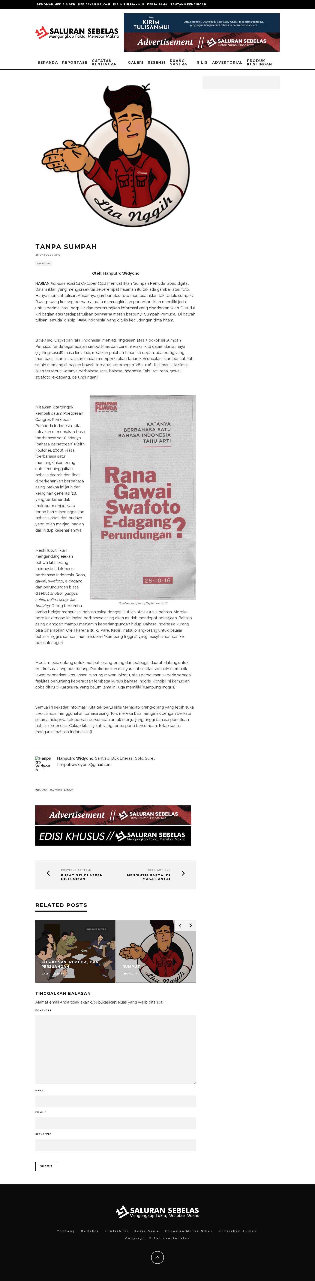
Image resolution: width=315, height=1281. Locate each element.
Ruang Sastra (178, 62)
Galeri (136, 62)
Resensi (157, 62)
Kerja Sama (157, 4)
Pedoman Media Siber (56, 4)
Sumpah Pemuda (62, 789)
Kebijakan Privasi (94, 4)
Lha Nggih (43, 263)
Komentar (44, 1010)
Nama (40, 1090)
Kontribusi (117, 1231)
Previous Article (76, 870)
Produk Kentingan (259, 62)
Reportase (74, 62)
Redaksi (90, 1231)
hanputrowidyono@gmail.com (84, 764)
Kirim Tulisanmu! (128, 4)
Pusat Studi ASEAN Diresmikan (82, 877)
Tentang (66, 1231)
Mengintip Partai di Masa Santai (148, 877)
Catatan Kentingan (104, 62)
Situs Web (43, 1134)
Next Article (159, 870)
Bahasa (42, 789)
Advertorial (227, 62)
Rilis (202, 62)
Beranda (48, 62)
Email (40, 1112)
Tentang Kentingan (188, 4)
